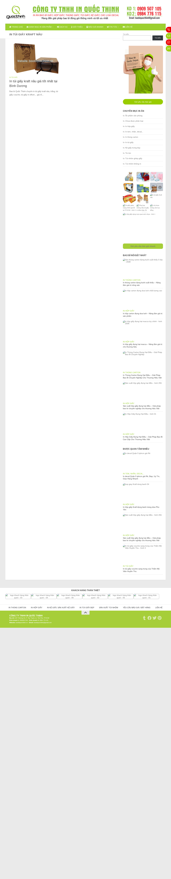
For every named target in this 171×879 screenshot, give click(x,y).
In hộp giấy (130, 126)
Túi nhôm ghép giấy (133, 158)
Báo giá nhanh (95, 27)
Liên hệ (129, 27)
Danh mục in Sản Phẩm (40, 27)
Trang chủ (17, 27)
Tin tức (113, 27)
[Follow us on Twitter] (155, 618)
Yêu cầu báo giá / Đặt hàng (136, 608)
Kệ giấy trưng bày (132, 148)
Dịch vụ (63, 27)
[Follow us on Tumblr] (144, 618)
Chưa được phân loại (134, 121)
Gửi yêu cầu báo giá (142, 102)
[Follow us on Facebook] (149, 618)
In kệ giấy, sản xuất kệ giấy (61, 608)
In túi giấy (13, 77)
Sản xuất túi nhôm (108, 608)
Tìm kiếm (126, 34)
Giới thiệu (77, 27)
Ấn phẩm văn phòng (133, 116)
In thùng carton (131, 137)
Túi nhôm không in (133, 164)
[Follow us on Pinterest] (160, 618)
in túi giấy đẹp (86, 608)
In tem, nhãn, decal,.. (134, 132)
